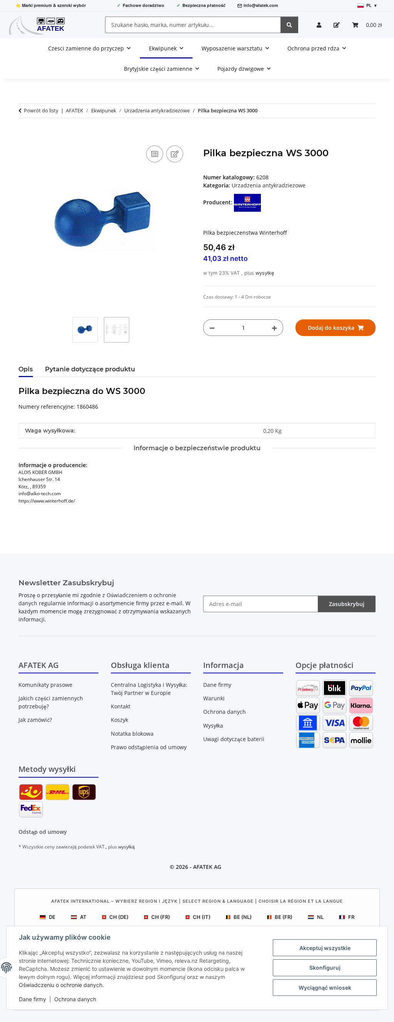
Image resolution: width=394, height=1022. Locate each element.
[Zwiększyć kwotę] (274, 328)
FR (351, 917)
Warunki (214, 698)
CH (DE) (119, 917)
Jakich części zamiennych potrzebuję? (50, 702)
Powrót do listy (41, 110)
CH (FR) (160, 917)
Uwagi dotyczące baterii (233, 739)
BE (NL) (243, 917)
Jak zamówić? (35, 719)
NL (320, 917)
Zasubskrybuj (346, 604)
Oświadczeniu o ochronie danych (60, 985)
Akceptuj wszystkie (325, 948)
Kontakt (120, 706)
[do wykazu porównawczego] (154, 153)
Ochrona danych (75, 999)
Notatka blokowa (132, 733)
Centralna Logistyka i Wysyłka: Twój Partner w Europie (149, 688)
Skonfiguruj (325, 967)
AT (83, 917)
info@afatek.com (261, 5)
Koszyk (119, 719)
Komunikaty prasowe (45, 684)
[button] (319, 25)
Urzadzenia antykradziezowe (269, 185)
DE (52, 917)
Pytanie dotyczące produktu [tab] (90, 369)
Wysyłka (213, 725)
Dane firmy (32, 999)
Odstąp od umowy (42, 831)
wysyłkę (264, 273)
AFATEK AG (207, 866)
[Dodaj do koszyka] (24, 135)
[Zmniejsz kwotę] (212, 328)
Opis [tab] (25, 369)
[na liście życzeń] (174, 153)
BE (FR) (283, 917)
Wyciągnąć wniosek (325, 987)
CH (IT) (201, 917)
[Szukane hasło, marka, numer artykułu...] (289, 25)
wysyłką (126, 846)
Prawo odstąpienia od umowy (149, 747)
